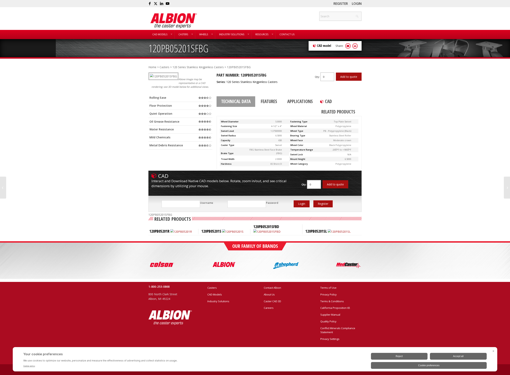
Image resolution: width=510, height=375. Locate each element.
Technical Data (236, 101)
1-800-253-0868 (159, 286)
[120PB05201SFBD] (3, 188)
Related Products (338, 111)
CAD (328, 101)
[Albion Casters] (173, 21)
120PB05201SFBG (178, 48)
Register (340, 4)
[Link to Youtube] (168, 4)
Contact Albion (272, 287)
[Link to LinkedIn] (162, 4)
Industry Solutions (218, 301)
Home (152, 67)
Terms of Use (328, 287)
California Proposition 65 (335, 308)
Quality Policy (328, 321)
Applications (300, 101)
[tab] (236, 101)
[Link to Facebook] (150, 4)
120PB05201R (159, 231)
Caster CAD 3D (272, 301)
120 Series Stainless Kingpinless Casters (198, 67)
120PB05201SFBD (266, 226)
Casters (164, 67)
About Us (269, 294)
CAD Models (214, 294)
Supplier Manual (330, 314)
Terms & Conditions (332, 301)
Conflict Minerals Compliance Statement (337, 330)
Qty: (317, 77)
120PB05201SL (316, 231)
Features (269, 101)
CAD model (324, 45)
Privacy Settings (329, 339)
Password (272, 203)
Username (206, 203)
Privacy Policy (328, 294)
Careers (269, 308)
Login (357, 4)
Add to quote (348, 77)
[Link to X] (156, 4)
